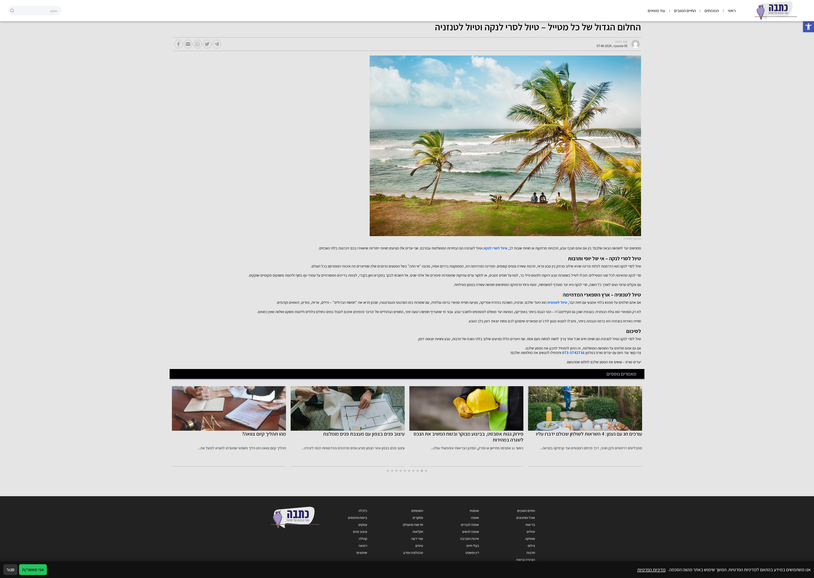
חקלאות (418, 531)
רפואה (363, 545)
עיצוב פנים (360, 531)
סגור (10, 569)
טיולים (531, 531)
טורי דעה (417, 538)
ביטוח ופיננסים (357, 517)
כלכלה (362, 510)
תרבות (531, 552)
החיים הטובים (685, 10)
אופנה (475, 517)
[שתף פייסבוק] (178, 44)
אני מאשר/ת (33, 569)
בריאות (530, 524)
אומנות (474, 510)
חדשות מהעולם (413, 524)
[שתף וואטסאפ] (197, 44)
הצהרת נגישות (525, 559)
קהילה (363, 538)
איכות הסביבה (469, 538)
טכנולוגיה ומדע (413, 552)
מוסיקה (530, 538)
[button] (808, 26)
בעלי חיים (472, 545)
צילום (531, 545)
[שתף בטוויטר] (207, 44)
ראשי (732, 10)
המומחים (712, 10)
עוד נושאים (656, 10)
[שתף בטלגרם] (216, 44)
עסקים (362, 524)
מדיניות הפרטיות (651, 569)
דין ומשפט (472, 552)
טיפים (419, 545)
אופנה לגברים (470, 524)
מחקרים (418, 517)
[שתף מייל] (188, 44)
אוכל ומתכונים (525, 517)
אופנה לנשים (470, 531)
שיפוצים (361, 552)
